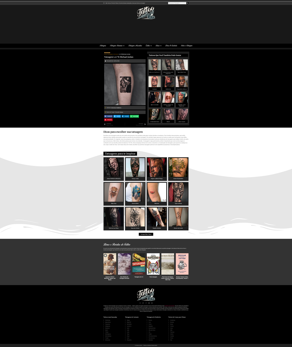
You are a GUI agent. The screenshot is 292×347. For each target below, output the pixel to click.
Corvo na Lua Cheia (113, 228)
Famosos (116, 54)
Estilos (148, 46)
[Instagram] (140, 303)
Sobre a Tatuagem (186, 46)
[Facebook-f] (146, 303)
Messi (168, 121)
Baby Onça (113, 203)
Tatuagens (103, 46)
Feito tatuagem (153, 277)
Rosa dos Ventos (135, 228)
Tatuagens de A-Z (138, 277)
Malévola (168, 89)
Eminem (155, 89)
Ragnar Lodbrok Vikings (157, 178)
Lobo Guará (181, 121)
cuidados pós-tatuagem (169, 305)
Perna (121, 112)
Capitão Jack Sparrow (182, 105)
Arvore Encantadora (178, 178)
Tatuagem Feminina (116, 46)
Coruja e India (135, 178)
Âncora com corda (178, 228)
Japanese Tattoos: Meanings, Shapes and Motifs (109, 278)
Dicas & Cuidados (171, 46)
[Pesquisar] (187, 3)
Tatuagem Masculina (135, 46)
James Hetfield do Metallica (114, 178)
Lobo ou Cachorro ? (154, 72)
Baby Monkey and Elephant (168, 72)
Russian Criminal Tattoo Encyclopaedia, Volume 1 (182, 277)
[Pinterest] (152, 303)
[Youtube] (149, 303)
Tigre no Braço (178, 203)
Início (105, 54)
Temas (158, 46)
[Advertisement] (146, 30)
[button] (108, 116)
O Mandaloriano (154, 121)
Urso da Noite (135, 203)
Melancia (157, 203)
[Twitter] (143, 303)
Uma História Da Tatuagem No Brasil (124, 277)
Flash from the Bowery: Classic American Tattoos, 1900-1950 (167, 278)
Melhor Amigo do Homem (168, 105)
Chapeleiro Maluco (181, 89)
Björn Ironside (154, 105)
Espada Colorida (157, 228)
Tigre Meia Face (181, 72)
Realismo (118, 107)
